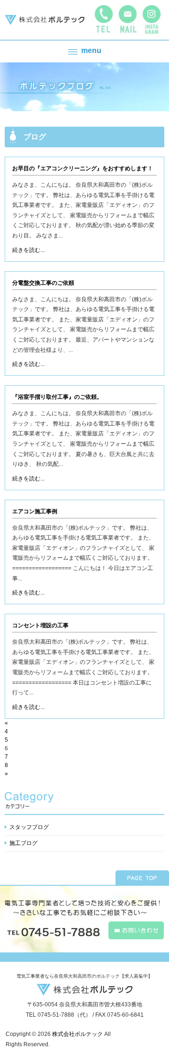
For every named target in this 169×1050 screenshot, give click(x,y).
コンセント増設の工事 (40, 625)
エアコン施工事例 (34, 511)
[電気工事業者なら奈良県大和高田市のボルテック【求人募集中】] (44, 20)
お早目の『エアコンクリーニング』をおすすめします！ (82, 168)
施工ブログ (23, 843)
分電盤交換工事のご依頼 (43, 283)
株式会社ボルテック (77, 1034)
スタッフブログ (29, 827)
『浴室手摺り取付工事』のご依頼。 (57, 397)
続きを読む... (28, 250)
